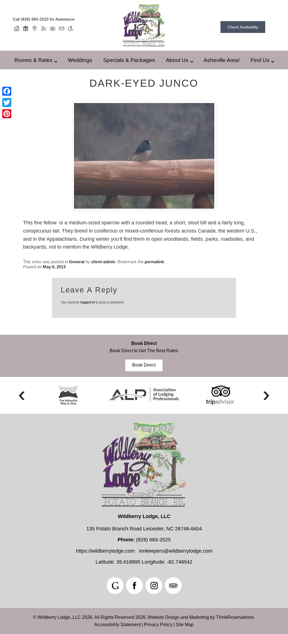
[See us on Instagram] (153, 585)
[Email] (61, 28)
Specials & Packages (129, 60)
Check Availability (243, 27)
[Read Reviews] (173, 585)
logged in (87, 302)
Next (266, 395)
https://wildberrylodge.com (105, 551)
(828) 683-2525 (35, 19)
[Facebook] (6, 91)
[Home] (16, 28)
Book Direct (144, 343)
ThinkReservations (235, 617)
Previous (22, 395)
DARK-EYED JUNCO (143, 83)
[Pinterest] (6, 113)
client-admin (103, 261)
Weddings (80, 60)
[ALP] (144, 394)
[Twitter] (6, 102)
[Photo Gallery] (52, 28)
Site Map (185, 624)
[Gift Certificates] (25, 28)
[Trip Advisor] (220, 395)
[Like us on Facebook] (134, 585)
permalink (154, 261)
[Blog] (43, 28)
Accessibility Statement (117, 624)
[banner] (144, 356)
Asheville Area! (222, 60)
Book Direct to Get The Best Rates (144, 350)
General (76, 261)
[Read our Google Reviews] (115, 585)
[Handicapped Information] (70, 28)
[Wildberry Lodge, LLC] (144, 44)
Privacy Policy (158, 624)
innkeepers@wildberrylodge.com (175, 551)
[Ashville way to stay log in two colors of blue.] (68, 395)
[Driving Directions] (34, 28)
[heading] (144, 83)
